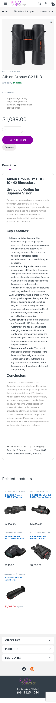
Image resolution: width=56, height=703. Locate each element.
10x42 (43, 450)
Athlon (10, 453)
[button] (51, 22)
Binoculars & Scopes (24, 11)
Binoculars (19, 453)
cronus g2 (37, 453)
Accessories (9, 491)
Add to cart (20, 140)
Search (39, 3)
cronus (28, 453)
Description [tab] (9, 165)
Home (5, 11)
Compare (10, 92)
